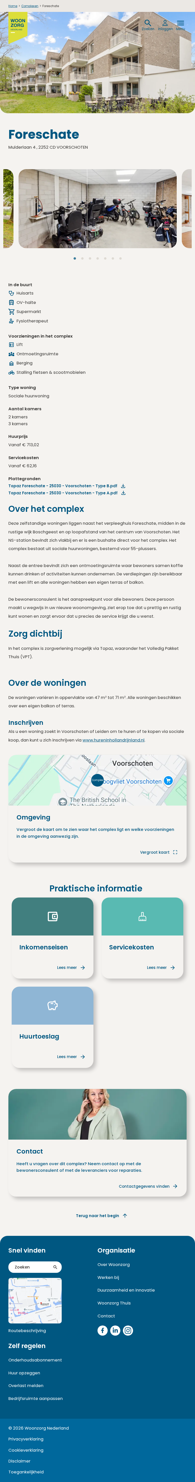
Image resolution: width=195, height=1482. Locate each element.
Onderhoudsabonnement (35, 1360)
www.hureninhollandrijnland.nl (113, 740)
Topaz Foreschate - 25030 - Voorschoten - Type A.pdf (63, 493)
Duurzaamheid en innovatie (126, 1290)
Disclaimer (19, 1461)
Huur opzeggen (24, 1373)
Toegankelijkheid (26, 1472)
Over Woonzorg (114, 1264)
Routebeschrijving (27, 1331)
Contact (106, 1316)
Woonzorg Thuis (114, 1303)
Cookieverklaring (25, 1450)
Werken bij (108, 1277)
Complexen (29, 6)
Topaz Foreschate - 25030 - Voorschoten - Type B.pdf (62, 486)
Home (12, 6)
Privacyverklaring (25, 1439)
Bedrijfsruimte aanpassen (35, 1398)
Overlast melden (25, 1386)
